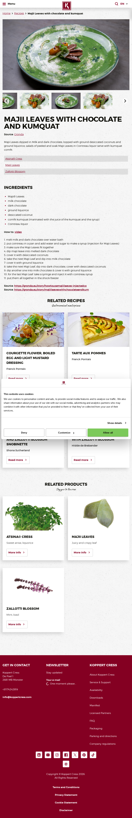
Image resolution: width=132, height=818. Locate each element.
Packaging (96, 728)
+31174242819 (10, 689)
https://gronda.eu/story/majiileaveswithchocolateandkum (51, 289)
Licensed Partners (100, 713)
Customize (64, 432)
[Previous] (6, 100)
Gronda (19, 134)
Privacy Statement (66, 795)
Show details (114, 422)
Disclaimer (66, 810)
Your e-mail (53, 680)
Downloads (96, 697)
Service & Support (100, 682)
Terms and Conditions (66, 787)
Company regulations (103, 743)
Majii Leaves (12, 165)
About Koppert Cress (102, 674)
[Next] (125, 100)
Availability (96, 690)
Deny (24, 432)
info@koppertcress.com (17, 697)
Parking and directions (103, 736)
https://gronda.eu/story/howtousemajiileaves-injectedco (50, 286)
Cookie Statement (66, 802)
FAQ (92, 720)
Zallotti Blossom (15, 171)
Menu (11, 3)
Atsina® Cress (13, 158)
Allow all (108, 432)
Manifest (95, 705)
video (18, 232)
